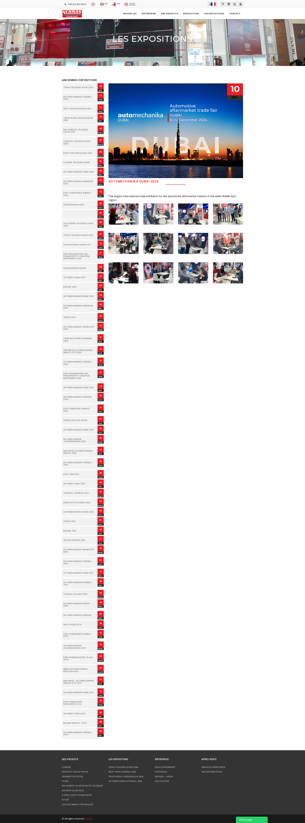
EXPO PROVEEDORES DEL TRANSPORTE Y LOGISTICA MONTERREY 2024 (79, 376)
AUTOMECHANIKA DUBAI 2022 (79, 512)
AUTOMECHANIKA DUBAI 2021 (79, 573)
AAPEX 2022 (79, 521)
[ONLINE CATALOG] (126, 4)
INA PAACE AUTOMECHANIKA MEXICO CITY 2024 (79, 351)
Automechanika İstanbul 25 (79, 245)
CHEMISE (66, 767)
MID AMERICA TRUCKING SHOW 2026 (79, 131)
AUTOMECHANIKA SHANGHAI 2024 (79, 307)
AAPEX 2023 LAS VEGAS (79, 420)
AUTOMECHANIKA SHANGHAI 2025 (79, 182)
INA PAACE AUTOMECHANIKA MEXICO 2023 (79, 452)
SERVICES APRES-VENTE (213, 767)
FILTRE (65, 781)
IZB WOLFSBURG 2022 (79, 540)
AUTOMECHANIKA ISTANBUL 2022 (79, 562)
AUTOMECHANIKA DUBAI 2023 (79, 430)
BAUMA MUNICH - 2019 (79, 723)
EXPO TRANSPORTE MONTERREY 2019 (79, 703)
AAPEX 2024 (79, 317)
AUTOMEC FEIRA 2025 (79, 277)
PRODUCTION (191, 13)
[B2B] (102, 4)
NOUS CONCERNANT (165, 767)
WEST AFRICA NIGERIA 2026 (79, 109)
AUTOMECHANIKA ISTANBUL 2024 (79, 363)
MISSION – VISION (164, 777)
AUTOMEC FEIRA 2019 (79, 714)
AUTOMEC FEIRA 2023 (79, 484)
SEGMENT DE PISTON (72, 777)
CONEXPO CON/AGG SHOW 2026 (79, 142)
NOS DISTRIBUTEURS (211, 772)
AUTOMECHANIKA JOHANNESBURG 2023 (79, 440)
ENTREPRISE (149, 13)
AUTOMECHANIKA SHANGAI (79, 615)
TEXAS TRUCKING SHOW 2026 (79, 87)
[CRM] (114, 4)
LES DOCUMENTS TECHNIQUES (77, 804)
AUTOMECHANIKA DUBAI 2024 (169, 50)
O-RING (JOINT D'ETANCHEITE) (77, 795)
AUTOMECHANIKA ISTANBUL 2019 (79, 733)
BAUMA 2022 (79, 531)
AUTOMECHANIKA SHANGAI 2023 (79, 398)
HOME (122, 50)
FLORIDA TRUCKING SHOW (79, 162)
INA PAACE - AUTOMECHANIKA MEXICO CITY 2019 (79, 682)
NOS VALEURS (162, 781)
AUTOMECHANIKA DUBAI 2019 (79, 692)
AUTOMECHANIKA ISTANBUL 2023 (79, 463)
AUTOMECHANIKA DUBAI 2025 (79, 172)
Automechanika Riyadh (79, 268)
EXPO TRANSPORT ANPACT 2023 (79, 410)
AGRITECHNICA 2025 (79, 205)
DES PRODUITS (169, 13)
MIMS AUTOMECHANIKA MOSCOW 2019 (79, 670)
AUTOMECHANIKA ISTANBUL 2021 (79, 583)
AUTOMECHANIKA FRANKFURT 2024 (79, 328)
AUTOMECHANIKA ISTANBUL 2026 (79, 98)
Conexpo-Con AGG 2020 (79, 594)
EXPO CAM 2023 (79, 474)
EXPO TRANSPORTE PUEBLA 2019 (79, 635)
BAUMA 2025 (79, 287)
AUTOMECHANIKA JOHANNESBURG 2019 (79, 647)
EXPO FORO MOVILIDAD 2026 (79, 153)
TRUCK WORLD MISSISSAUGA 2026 (79, 119)
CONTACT (235, 13)
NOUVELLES (130, 13)
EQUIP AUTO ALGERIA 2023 (79, 502)
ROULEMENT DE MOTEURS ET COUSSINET (82, 786)
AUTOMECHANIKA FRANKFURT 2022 (79, 551)
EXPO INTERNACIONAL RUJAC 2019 (79, 658)
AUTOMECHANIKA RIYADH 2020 (79, 605)
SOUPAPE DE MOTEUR (73, 790)
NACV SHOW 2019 (79, 624)
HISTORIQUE (161, 772)
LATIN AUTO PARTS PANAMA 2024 (79, 339)
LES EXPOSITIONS (214, 13)
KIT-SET (65, 800)
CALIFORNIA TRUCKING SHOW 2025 (79, 224)
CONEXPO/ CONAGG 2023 (79, 493)
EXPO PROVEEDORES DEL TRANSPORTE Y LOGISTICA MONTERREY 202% (79, 256)
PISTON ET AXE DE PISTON (75, 772)
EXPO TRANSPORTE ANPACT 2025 (79, 194)
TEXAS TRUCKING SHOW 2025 (79, 235)
